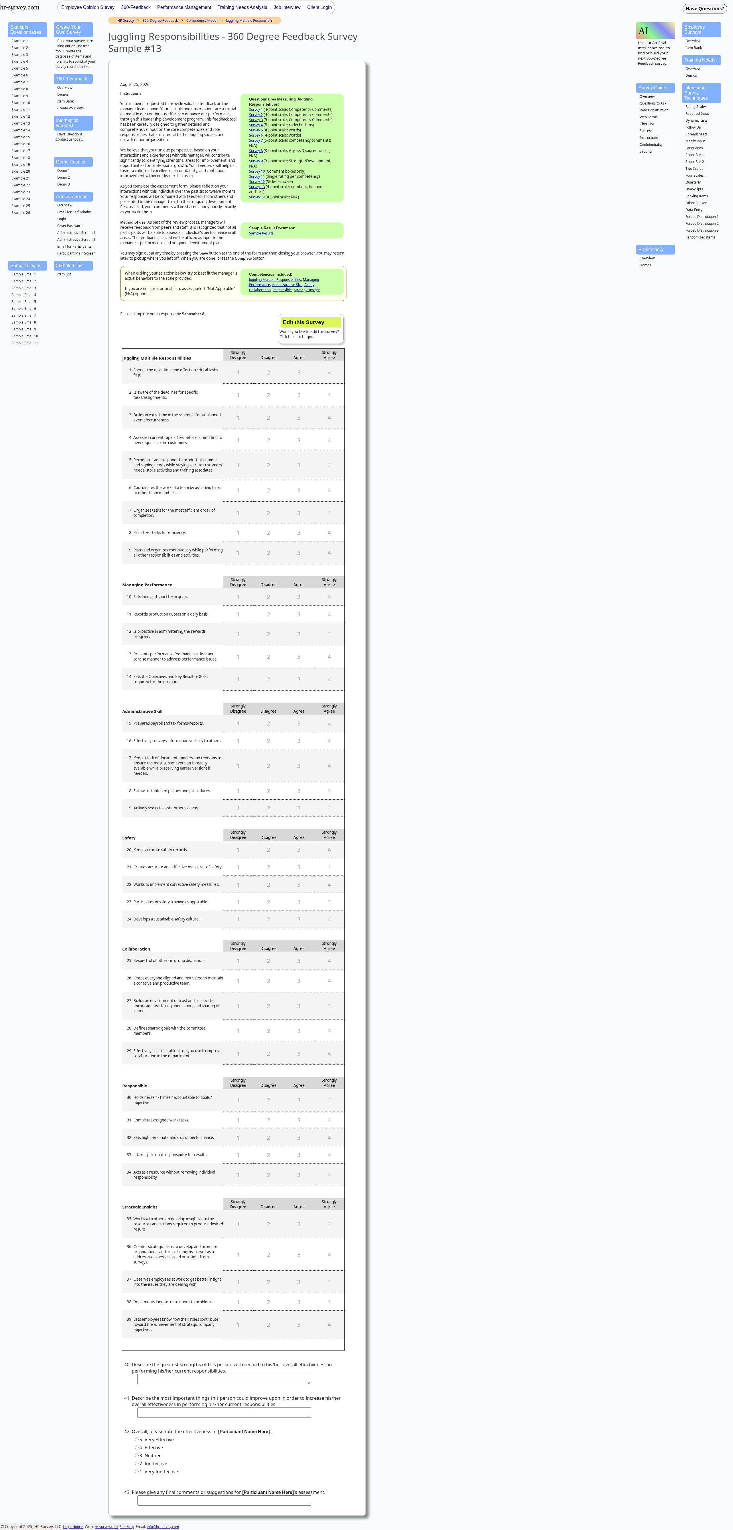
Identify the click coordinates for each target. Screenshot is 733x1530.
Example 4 (19, 61)
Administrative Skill (287, 284)
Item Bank (65, 101)
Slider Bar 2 (694, 161)
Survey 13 (257, 186)
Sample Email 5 (23, 301)
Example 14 (20, 130)
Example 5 (19, 68)
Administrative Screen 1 (76, 232)
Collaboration (260, 289)
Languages (694, 147)
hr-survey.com (106, 1526)
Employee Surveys (694, 30)
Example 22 (20, 185)
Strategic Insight (307, 289)
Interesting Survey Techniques (696, 92)
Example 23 (20, 192)
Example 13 (20, 123)
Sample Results (261, 233)
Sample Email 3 (23, 287)
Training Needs (700, 60)
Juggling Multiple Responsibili (249, 20)
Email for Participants (74, 246)
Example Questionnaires (25, 30)
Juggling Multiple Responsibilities (275, 279)
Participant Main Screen (76, 253)
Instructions (649, 137)
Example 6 (19, 75)
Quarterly (693, 182)
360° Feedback (71, 78)
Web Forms (649, 117)
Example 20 (20, 171)
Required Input (697, 113)
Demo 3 (63, 184)
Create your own (70, 108)
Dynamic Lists (696, 120)
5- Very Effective (156, 1439)
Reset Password (69, 225)
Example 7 (19, 82)
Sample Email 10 (24, 336)
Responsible (282, 289)
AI (644, 31)
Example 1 (19, 40)
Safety (309, 284)
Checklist (647, 123)
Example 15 (20, 137)
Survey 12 (257, 181)
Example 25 (20, 205)
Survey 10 (257, 171)
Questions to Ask (653, 103)
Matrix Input (695, 141)
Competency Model (201, 20)
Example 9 (19, 95)
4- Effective (151, 1447)
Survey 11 (257, 176)
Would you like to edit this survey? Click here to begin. (309, 329)
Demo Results (70, 161)
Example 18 (20, 157)
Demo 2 (63, 177)
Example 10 (20, 102)
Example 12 (20, 116)
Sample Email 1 (23, 274)
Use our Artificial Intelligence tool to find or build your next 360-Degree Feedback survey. (654, 53)
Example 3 (19, 54)
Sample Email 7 (23, 315)
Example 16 (20, 143)
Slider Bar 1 (694, 154)
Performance (652, 249)
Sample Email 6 (23, 308)
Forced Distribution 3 (702, 230)
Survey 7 (256, 140)
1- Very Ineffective (158, 1471)
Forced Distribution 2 (702, 223)
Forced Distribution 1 (702, 216)
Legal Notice (73, 1526)
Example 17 (20, 150)
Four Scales (694, 175)
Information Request (67, 123)
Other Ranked (696, 202)
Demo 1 (63, 170)
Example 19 (20, 164)
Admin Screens (71, 196)
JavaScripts (694, 189)
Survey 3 (256, 119)
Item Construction (654, 110)
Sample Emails (25, 265)
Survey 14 (257, 197)
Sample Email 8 (23, 322)
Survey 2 (256, 114)
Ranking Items (696, 196)
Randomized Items (700, 237)
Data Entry (693, 209)
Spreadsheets (696, 134)
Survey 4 (256, 125)
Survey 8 (256, 150)
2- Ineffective (153, 1463)
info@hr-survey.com (163, 1526)
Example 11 (20, 109)
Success (646, 130)
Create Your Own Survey (68, 30)
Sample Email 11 (24, 342)
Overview (64, 87)
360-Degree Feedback (160, 20)
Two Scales (694, 168)
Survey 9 (256, 161)
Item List (64, 274)
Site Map (127, 1526)
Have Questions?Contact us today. (70, 137)
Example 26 (20, 212)
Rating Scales (696, 106)
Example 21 (20, 178)
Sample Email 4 (23, 294)
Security (646, 151)
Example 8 (19, 88)
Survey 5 (256, 130)
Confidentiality (651, 144)
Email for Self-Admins (74, 212)
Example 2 (19, 47)
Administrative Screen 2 (76, 239)
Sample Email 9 (23, 329)
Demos (63, 94)
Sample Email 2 (23, 281)
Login (61, 218)
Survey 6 (256, 135)
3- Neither (150, 1455)
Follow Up (693, 127)
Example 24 (20, 198)
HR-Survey (125, 20)
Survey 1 (256, 109)
